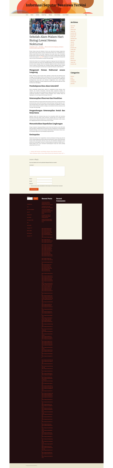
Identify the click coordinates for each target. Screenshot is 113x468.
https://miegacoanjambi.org (46, 336)
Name (30, 178)
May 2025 (72, 45)
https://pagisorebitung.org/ (46, 247)
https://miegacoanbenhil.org (47, 304)
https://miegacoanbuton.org (47, 404)
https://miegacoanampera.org (47, 295)
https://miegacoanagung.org (47, 285)
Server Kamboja (57, 14)
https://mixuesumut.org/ (46, 270)
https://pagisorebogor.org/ (46, 258)
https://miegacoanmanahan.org (47, 359)
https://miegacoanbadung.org (47, 394)
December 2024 (73, 47)
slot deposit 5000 (30, 220)
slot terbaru (29, 217)
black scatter (29, 230)
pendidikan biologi (36, 48)
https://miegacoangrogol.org (47, 311)
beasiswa (72, 76)
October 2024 (73, 49)
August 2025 (73, 40)
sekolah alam (42, 48)
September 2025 (74, 38)
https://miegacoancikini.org (46, 305)
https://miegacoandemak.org (47, 432)
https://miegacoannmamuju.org (47, 387)
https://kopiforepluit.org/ (46, 253)
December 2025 (73, 33)
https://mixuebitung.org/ (46, 233)
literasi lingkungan (55, 46)
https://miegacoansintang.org (47, 279)
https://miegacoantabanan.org (47, 395)
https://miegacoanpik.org (46, 319)
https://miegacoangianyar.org (47, 341)
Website (31, 183)
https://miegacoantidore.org (47, 286)
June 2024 (72, 54)
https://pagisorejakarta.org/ (47, 242)
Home (27, 14)
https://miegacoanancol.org (46, 446)
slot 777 (28, 212)
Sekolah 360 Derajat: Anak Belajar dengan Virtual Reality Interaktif (45, 151)
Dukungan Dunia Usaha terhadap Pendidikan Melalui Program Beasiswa (46, 216)
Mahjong (50, 14)
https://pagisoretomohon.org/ (47, 245)
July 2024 (72, 53)
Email (30, 181)
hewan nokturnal (48, 46)
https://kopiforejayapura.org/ (47, 232)
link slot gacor (29, 233)
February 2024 (73, 60)
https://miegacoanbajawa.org (47, 377)
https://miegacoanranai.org (46, 289)
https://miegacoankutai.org (46, 424)
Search (28, 196)
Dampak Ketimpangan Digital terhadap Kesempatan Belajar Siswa (47, 220)
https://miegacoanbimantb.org (47, 385)
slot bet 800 (29, 225)
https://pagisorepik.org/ (46, 239)
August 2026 (73, 25)
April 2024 (72, 58)
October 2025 (73, 36)
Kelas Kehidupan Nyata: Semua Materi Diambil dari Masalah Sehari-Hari (47, 153)
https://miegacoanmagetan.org (47, 393)
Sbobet (32, 14)
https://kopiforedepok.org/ (46, 264)
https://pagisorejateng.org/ (46, 249)
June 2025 (72, 44)
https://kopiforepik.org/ (46, 252)
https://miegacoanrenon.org (47, 278)
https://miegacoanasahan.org (47, 408)
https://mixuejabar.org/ (46, 269)
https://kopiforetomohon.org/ (47, 254)
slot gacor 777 (29, 228)
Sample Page (44, 14)
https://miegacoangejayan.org (47, 275)
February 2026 (73, 29)
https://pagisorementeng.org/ (47, 244)
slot (27, 206)
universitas (73, 83)
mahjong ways (29, 204)
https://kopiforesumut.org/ (46, 230)
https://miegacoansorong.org (47, 337)
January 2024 (73, 62)
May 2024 (72, 56)
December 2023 (73, 64)
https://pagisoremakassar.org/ (47, 240)
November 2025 (73, 34)
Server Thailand (65, 14)
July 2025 (72, 42)
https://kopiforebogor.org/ (46, 267)
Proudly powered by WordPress (31, 465)
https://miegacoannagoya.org (47, 343)
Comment (31, 165)
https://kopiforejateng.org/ (46, 229)
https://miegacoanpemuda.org (47, 277)
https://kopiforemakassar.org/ (47, 255)
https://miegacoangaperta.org (47, 349)
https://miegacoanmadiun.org (47, 452)
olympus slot (29, 214)
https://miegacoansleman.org (47, 342)
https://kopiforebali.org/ (46, 265)
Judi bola (37, 14)
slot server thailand (30, 209)
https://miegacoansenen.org (48, 298)
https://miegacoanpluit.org (46, 320)
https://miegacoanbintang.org (47, 373)
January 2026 (73, 31)
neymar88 (41, 56)
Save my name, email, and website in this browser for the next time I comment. (47, 185)
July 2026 (72, 27)
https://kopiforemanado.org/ (47, 268)
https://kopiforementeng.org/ (47, 250)
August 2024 (73, 51)
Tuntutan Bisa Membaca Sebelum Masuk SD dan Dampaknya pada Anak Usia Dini (47, 203)
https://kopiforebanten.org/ (47, 228)
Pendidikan (41, 46)
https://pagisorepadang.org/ (47, 248)
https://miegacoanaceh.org (46, 288)
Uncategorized (73, 81)
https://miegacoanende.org (47, 284)
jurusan (72, 78)
